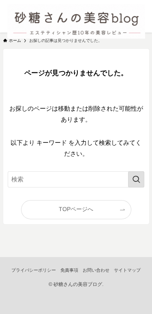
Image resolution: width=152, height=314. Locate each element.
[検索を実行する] (136, 179)
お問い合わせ (96, 270)
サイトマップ (127, 270)
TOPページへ (76, 209)
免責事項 (69, 270)
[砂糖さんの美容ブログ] (76, 16)
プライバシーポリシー (33, 270)
